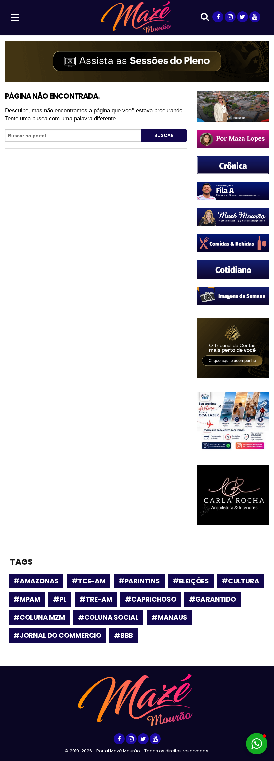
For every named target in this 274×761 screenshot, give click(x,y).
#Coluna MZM (39, 617)
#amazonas (36, 581)
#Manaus (169, 617)
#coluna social (108, 617)
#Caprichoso (150, 599)
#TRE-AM (95, 599)
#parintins (139, 581)
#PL (59, 599)
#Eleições (191, 581)
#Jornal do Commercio (57, 635)
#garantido (212, 599)
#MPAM (26, 599)
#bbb (123, 635)
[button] (256, 743)
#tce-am (89, 581)
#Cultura (240, 581)
